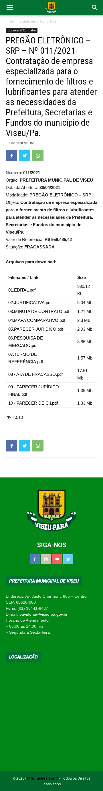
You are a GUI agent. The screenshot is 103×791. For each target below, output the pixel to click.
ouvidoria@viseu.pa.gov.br (43, 614)
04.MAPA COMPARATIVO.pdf (36, 320)
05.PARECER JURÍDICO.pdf (35, 329)
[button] (95, 7)
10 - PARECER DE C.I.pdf (33, 403)
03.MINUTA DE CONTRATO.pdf (38, 311)
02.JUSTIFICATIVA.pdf (30, 302)
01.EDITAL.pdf (21, 290)
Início (10, 21)
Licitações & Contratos (38, 21)
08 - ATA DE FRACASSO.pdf (35, 374)
